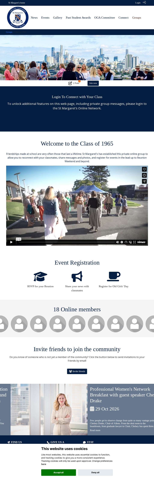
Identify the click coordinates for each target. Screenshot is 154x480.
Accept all (59, 472)
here (43, 464)
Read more (84, 430)
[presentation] (4, 326)
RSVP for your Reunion (40, 286)
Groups (9, 32)
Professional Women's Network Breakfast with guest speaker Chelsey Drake (115, 394)
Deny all (95, 472)
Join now (93, 83)
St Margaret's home (16, 3)
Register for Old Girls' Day (113, 286)
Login (137, 3)
